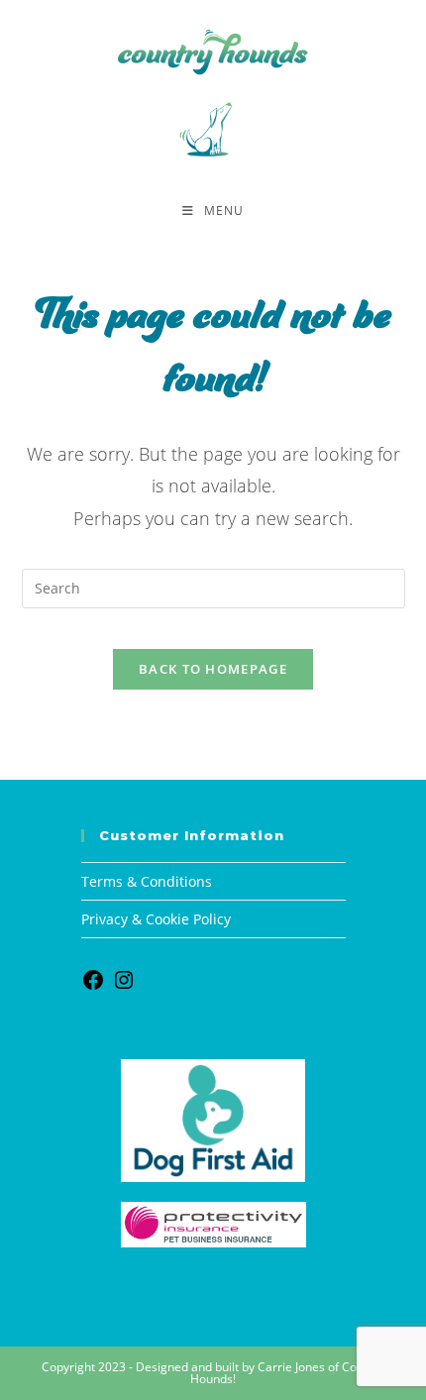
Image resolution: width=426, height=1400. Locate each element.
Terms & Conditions (146, 881)
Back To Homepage (213, 669)
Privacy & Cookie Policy (156, 919)
